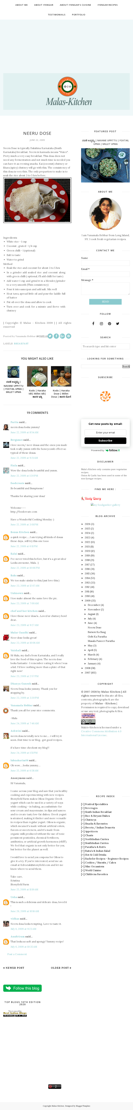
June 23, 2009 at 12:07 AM (25, 585)
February (93, 659)
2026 (87, 524)
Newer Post (15, 967)
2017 (87, 564)
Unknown (17, 593)
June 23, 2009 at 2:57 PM (24, 676)
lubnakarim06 (19, 760)
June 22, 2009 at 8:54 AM (24, 432)
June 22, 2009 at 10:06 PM (25, 567)
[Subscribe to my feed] (105, 400)
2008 (87, 668)
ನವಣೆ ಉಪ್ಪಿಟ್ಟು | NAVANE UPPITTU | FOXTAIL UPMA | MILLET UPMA (105, 142)
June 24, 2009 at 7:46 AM (25, 723)
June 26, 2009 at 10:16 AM (25, 911)
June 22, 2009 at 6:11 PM (24, 546)
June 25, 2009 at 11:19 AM (24, 889)
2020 (87, 550)
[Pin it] (68, 336)
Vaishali (16, 650)
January (92, 663)
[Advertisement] (66, 42)
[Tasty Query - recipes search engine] (91, 501)
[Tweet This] (50, 336)
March (91, 654)
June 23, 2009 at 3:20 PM (25, 697)
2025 (87, 528)
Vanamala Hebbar (22, 705)
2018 (87, 560)
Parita (14, 422)
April (90, 650)
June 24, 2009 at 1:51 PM (24, 752)
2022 (87, 542)
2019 (87, 555)
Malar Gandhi (20, 632)
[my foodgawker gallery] (105, 504)
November (94, 609)
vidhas (15, 918)
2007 (87, 672)
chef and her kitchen (24, 611)
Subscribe (105, 440)
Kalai (14, 553)
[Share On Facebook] (56, 336)
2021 (87, 546)
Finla (14, 465)
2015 (87, 573)
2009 (88, 600)
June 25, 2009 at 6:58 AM (24, 770)
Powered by (97, 450)
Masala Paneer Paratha (101, 641)
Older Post (60, 967)
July (90, 618)
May (90, 645)
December (94, 605)
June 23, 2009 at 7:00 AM (25, 603)
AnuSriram (18, 936)
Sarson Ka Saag (97, 632)
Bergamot (17, 439)
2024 (87, 532)
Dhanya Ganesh (21, 683)
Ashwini (16, 730)
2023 (87, 537)
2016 (87, 568)
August (91, 614)
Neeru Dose (95, 627)
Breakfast (21, 343)
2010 (87, 596)
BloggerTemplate (83, 1106)
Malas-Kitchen (58, 1106)
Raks (14, 575)
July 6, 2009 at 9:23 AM (23, 928)
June (90, 623)
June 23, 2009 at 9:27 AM (24, 625)
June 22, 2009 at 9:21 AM (24, 457)
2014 (87, 578)
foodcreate (17, 483)
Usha (14, 897)
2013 (87, 582)
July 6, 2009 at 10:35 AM (24, 946)
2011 (87, 591)
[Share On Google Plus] (62, 336)
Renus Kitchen (20, 532)
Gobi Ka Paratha (97, 636)
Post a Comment (17, 954)
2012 (87, 586)
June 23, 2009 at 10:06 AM (25, 642)
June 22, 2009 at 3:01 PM (24, 524)
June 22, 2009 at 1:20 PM (24, 475)
